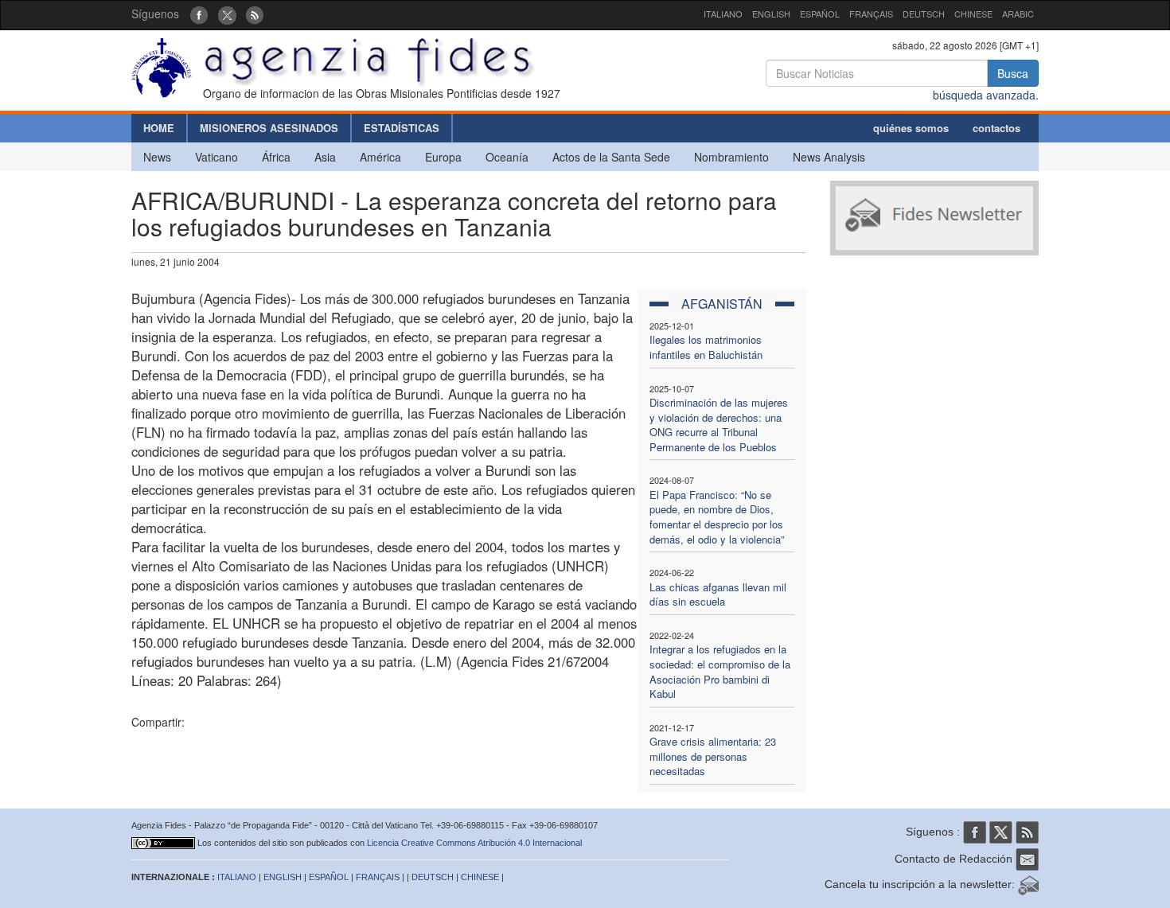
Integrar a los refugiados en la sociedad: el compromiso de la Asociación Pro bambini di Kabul (719, 671)
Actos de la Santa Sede (611, 157)
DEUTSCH (924, 13)
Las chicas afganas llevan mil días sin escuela (717, 594)
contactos (996, 127)
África (276, 157)
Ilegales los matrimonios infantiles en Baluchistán (705, 347)
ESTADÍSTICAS (401, 127)
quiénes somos (911, 127)
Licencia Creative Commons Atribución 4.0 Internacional (474, 843)
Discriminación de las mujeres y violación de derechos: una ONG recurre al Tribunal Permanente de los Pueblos (718, 424)
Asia (325, 157)
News (157, 157)
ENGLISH (771, 13)
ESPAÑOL (820, 13)
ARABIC (1018, 13)
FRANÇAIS (871, 13)
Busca (1012, 73)
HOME (158, 127)
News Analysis (829, 157)
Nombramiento (731, 157)
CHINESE (973, 13)
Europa (443, 157)
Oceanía (507, 157)
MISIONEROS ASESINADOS (269, 127)
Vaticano (216, 157)
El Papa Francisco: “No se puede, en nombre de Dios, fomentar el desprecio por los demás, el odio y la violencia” (716, 517)
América (380, 157)
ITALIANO (723, 13)
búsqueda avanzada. (986, 95)
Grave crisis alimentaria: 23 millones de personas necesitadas (712, 756)
